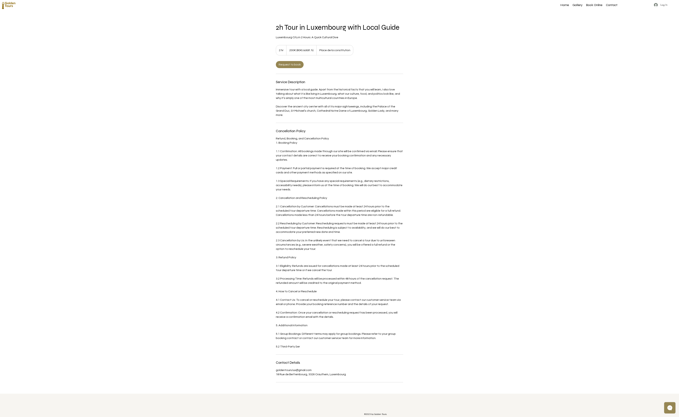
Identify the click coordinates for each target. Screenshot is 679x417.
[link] (290, 64)
